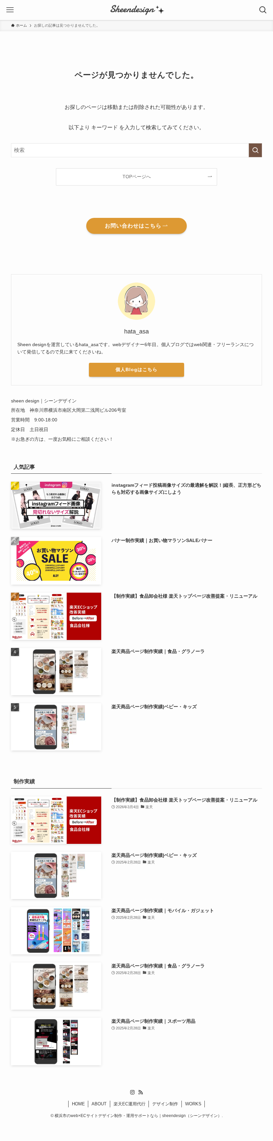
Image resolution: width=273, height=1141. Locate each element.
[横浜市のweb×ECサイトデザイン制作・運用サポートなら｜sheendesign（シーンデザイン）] (136, 10)
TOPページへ (137, 176)
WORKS (193, 1103)
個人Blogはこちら (136, 369)
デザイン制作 (165, 1103)
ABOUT (99, 1103)
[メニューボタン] (10, 10)
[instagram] (133, 1092)
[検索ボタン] (263, 10)
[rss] (140, 1092)
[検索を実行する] (255, 150)
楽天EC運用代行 (129, 1103)
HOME (78, 1103)
